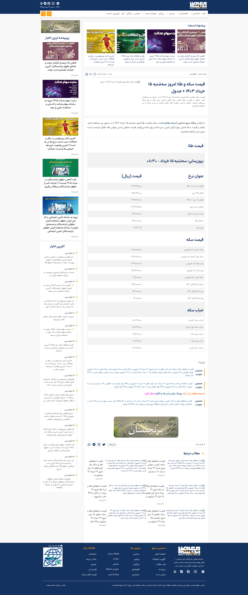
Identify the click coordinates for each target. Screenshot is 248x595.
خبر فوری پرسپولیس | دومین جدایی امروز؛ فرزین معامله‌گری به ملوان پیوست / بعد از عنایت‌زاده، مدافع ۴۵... (58, 259)
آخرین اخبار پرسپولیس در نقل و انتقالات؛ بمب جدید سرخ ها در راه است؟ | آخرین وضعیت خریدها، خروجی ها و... (59, 365)
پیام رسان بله (169, 393)
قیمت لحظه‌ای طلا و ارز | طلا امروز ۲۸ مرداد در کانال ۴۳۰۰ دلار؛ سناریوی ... (96, 491)
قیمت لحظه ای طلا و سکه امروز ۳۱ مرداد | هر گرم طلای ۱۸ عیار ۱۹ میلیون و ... (155, 493)
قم (123, 13)
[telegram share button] (58, 3)
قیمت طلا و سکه (89, 574)
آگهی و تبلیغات (158, 559)
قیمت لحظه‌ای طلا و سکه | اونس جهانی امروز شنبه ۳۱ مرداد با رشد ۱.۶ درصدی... (155, 466)
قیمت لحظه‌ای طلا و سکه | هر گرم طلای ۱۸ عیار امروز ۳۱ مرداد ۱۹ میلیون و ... (95, 468)
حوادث (116, 558)
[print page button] (86, 74)
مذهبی (137, 13)
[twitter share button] (104, 445)
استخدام (92, 554)
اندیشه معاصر (170, 123)
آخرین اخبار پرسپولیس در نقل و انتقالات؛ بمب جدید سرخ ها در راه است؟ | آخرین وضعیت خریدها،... (101, 60)
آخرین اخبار (57, 246)
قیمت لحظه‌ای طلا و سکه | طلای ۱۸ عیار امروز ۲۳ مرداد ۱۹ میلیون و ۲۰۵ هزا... (96, 516)
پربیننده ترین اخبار (57, 38)
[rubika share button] (41, 3)
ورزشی (161, 13)
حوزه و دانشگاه (112, 569)
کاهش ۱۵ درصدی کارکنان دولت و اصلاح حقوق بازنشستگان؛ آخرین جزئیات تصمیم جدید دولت (191, 59)
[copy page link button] (90, 74)
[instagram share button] (53, 3)
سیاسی (136, 554)
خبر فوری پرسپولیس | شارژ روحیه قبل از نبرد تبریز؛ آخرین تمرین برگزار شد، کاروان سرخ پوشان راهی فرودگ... (58, 432)
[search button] (43, 13)
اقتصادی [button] (184, 13)
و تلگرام (158, 393)
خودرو (93, 564)
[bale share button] (45, 3)
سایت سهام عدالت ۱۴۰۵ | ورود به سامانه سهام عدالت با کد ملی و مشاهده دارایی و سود (162, 59)
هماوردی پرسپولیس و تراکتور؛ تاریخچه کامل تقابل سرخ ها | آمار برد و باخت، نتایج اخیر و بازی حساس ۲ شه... (58, 382)
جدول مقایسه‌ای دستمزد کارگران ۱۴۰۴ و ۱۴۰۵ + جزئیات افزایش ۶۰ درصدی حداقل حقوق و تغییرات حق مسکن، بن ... (58, 399)
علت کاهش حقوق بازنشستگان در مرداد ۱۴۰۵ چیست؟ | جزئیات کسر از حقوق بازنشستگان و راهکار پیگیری (60, 183)
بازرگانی (129, 13)
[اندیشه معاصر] (198, 5)
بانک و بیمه (91, 559)
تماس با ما (160, 574)
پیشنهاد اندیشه (196, 26)
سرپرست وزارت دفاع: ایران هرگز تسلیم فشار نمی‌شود (59, 318)
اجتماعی (135, 574)
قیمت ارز (92, 569)
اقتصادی (193, 74)
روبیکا (180, 393)
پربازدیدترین (113, 574)
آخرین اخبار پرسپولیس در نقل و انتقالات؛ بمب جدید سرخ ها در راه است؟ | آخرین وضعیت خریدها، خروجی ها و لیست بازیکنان (60, 144)
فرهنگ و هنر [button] (150, 13)
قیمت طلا (199, 444)
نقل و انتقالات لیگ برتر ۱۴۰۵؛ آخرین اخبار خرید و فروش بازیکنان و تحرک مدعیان (133, 59)
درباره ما (161, 569)
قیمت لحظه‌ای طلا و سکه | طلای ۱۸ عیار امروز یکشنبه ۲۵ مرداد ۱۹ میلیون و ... (155, 516)
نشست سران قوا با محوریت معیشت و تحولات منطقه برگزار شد (59, 274)
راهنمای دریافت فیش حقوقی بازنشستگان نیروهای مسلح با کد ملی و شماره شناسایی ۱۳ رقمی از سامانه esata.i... (58, 483)
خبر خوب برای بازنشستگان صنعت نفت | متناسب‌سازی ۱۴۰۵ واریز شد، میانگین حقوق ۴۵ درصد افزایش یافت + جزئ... (58, 465)
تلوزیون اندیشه (113, 13)
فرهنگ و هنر (113, 553)
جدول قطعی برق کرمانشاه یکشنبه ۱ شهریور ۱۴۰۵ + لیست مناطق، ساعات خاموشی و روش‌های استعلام (59, 416)
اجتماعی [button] (196, 13)
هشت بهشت (50, 585)
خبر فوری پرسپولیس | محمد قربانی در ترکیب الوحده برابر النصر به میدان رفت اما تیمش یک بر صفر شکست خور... (58, 304)
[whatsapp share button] (89, 445)
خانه (204, 13)
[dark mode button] (49, 13)
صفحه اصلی (202, 74)
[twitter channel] (203, 571)
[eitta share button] (49, 3)
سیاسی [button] (172, 13)
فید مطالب (160, 564)
